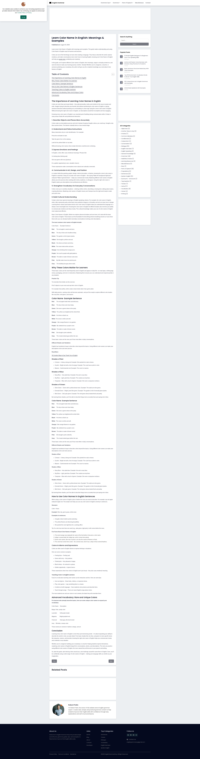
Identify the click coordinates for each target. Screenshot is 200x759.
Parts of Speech (127, 3)
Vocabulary (104, 742)
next (111, 661)
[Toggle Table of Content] (112, 74)
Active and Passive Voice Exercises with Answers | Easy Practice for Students (135, 63)
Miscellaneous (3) (126, 164)
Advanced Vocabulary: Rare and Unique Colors (67, 92)
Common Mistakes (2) (128, 136)
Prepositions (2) (126, 171)
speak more (62, 59)
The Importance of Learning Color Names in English (69, 78)
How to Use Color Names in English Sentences (67, 86)
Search (134, 44)
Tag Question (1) (126, 181)
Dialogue (103, 740)
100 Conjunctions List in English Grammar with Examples (136, 82)
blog (88, 737)
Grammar (116, 3)
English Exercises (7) (127, 149)
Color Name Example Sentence (62, 84)
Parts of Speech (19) (127, 169)
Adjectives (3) (125, 129)
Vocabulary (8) (126, 189)
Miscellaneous (139, 3)
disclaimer (73, 754)
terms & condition (63, 754)
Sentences (104, 734)
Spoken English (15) (127, 176)
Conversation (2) (126, 144)
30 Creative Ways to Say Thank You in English (65, 355)
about (88, 740)
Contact (148, 3)
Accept (23, 17)
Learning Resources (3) (128, 161)
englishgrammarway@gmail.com (136, 742)
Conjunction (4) (126, 141)
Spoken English (105, 748)
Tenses (103, 737)
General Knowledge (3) (128, 154)
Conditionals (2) (126, 139)
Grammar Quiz (106, 3)
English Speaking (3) (127, 151)
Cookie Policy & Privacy (24, 13)
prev (54, 661)
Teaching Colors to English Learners (64, 89)
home (88, 734)
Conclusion (55, 95)
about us (52, 731)
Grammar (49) (125, 156)
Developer (89, 745)
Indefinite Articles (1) (127, 159)
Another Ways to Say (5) (128, 131)
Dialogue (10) (125, 146)
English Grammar (58, 3)
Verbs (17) (124, 186)
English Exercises (105, 745)
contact (89, 742)
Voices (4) (124, 191)
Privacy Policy (53, 754)
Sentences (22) (126, 174)
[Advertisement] (96, 19)
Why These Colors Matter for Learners (64, 81)
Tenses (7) (124, 184)
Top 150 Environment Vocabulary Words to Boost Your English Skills (135, 76)
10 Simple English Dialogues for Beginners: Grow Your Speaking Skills (136, 56)
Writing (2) (124, 194)
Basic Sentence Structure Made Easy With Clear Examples (136, 69)
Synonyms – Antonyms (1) (129, 179)
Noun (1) (123, 166)
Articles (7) (124, 134)
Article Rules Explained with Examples (135, 88)
